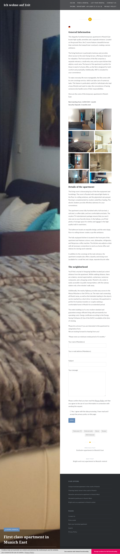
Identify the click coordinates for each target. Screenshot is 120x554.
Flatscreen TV (77, 431)
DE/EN (72, 3)
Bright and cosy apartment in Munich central (81, 502)
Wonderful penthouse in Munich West (80, 498)
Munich (15, 529)
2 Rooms (8, 529)
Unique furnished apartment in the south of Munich (84, 486)
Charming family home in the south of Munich (82, 490)
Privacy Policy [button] (29, 552)
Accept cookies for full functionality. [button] (105, 551)
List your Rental (98, 3)
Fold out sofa (88, 431)
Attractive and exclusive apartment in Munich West (84, 494)
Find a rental (72, 520)
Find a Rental (82, 3)
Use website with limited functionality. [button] (76, 551)
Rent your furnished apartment (77, 524)
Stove (97, 431)
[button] (81, 119)
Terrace (104, 431)
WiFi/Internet (90, 435)
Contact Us (111, 3)
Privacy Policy (110, 6)
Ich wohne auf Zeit (17, 5)
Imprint (70, 528)
